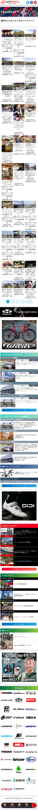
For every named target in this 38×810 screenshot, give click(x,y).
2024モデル (32, 481)
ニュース (5, 806)
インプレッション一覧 (19, 485)
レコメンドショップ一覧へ (19, 410)
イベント (27, 806)
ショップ (19, 806)
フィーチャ (12, 806)
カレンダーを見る (19, 624)
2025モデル (19, 481)
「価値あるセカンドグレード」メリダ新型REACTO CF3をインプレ (25, 473)
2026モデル (6, 481)
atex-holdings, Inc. (17, 798)
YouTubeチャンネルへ (19, 569)
